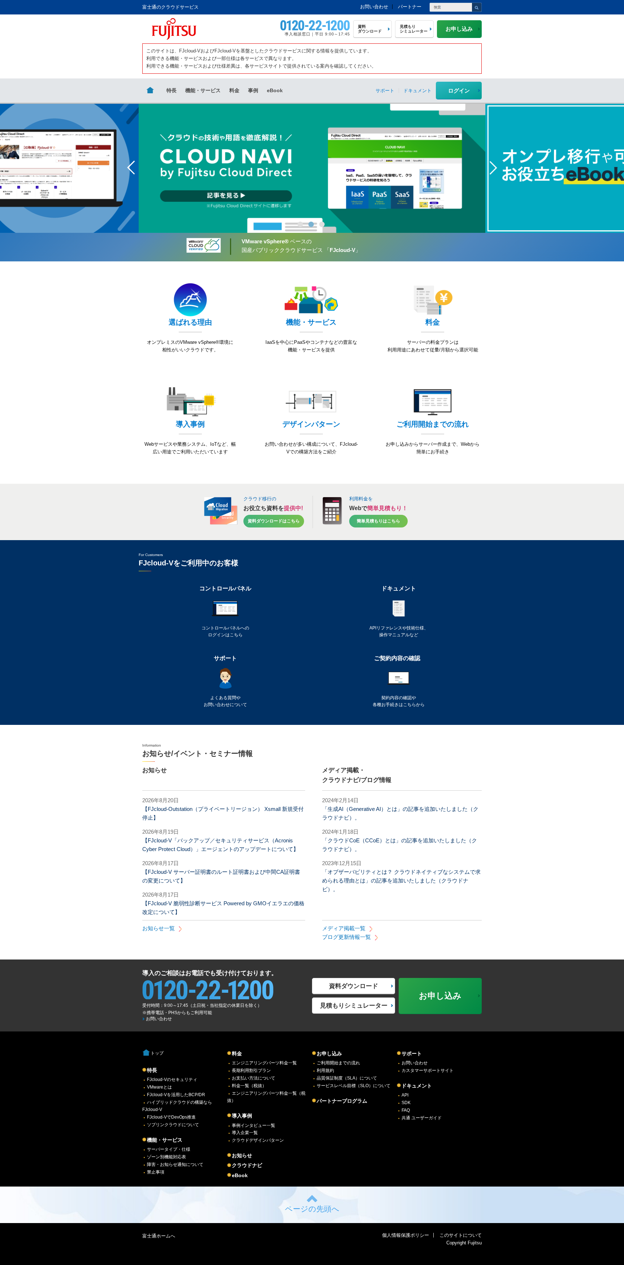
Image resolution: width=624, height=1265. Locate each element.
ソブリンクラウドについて (173, 1124)
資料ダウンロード (353, 986)
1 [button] (300, 224)
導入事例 (242, 1116)
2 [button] (311, 224)
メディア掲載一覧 (343, 928)
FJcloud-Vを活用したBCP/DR (176, 1094)
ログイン (459, 90)
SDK (406, 1102)
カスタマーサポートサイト (428, 1070)
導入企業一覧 (245, 1132)
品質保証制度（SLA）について (347, 1078)
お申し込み (329, 1053)
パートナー (409, 6)
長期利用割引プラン (251, 1070)
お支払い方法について (253, 1078)
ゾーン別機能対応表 (166, 1156)
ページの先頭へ (312, 1209)
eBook (275, 90)
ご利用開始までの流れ (338, 1062)
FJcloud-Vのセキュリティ (172, 1079)
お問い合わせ (374, 6)
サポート (412, 1053)
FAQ (406, 1110)
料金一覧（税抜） (249, 1085)
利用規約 (325, 1070)
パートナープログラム (342, 1101)
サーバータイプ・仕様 (168, 1149)
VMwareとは (159, 1087)
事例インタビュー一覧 (253, 1125)
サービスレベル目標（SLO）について (353, 1085)
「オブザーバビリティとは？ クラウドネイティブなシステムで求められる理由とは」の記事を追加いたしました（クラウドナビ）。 (401, 880)
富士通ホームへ (158, 1236)
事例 (253, 90)
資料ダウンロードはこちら (274, 520)
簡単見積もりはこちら (378, 520)
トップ (157, 1053)
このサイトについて (460, 1235)
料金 (234, 90)
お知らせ (242, 1155)
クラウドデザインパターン (258, 1140)
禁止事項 (155, 1172)
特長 (171, 90)
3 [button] (322, 224)
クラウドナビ (247, 1165)
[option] (312, 167)
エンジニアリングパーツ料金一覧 (264, 1062)
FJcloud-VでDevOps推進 (171, 1117)
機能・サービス (203, 90)
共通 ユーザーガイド (422, 1117)
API (405, 1095)
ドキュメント (417, 1086)
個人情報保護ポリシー (405, 1235)
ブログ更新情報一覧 (346, 937)
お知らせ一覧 (158, 928)
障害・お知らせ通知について (175, 1164)
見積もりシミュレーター (353, 1005)
